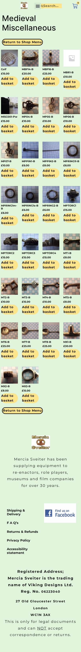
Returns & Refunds (22, 532)
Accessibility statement (17, 551)
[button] (37, 6)
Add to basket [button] (7, 81)
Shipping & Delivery (16, 512)
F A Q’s (12, 523)
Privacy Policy (18, 540)
